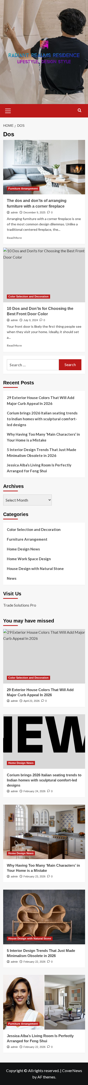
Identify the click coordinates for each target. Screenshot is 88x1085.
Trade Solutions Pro (19, 605)
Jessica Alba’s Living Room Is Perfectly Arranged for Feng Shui (39, 468)
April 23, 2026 (31, 700)
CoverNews (72, 1070)
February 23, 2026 (34, 876)
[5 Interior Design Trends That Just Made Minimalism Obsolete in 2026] (44, 917)
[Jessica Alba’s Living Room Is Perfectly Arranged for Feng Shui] (44, 1002)
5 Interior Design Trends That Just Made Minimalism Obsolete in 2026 (41, 452)
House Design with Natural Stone (35, 568)
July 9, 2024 (30, 320)
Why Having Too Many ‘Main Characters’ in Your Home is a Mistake (43, 437)
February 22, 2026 (34, 961)
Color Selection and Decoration (28, 296)
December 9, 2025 (34, 212)
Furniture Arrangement (23, 188)
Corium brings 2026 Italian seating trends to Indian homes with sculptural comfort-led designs (42, 419)
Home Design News (23, 549)
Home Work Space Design (29, 559)
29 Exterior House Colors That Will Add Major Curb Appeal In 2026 (40, 400)
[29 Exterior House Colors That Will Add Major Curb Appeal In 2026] (44, 656)
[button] (8, 110)
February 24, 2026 (34, 791)
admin (14, 212)
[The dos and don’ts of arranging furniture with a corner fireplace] (44, 167)
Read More (14, 238)
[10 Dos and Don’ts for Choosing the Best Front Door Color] (44, 275)
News (11, 578)
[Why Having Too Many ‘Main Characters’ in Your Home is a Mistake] (44, 832)
